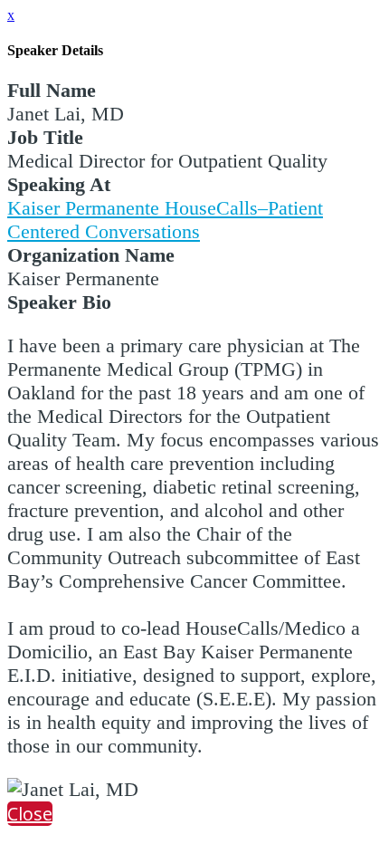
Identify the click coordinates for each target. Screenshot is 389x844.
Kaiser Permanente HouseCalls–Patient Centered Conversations (165, 220)
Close (29, 813)
